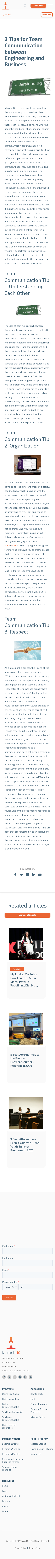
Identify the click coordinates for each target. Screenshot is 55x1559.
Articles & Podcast (11, 1496)
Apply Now (38, 6)
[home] (5, 5)
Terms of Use (34, 1548)
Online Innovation (10, 1399)
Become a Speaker (11, 1449)
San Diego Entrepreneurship (10, 1418)
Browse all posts (27, 915)
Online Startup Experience (9, 1426)
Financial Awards (39, 1404)
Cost (33, 1399)
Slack (7, 545)
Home (5, 1486)
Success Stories (38, 1444)
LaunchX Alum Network (42, 1449)
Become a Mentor (10, 1444)
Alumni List (36, 1454)
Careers (6, 1501)
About (5, 1506)
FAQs (4, 1491)
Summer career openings (9, 1468)
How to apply (37, 1394)
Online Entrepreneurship (10, 1405)
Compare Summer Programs (39, 1411)
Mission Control (38, 1417)
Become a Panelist (11, 1454)
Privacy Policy (20, 1548)
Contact (6, 1511)
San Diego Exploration (12, 1412)
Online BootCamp (10, 1394)
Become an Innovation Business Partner (12, 1460)
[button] (50, 5)
